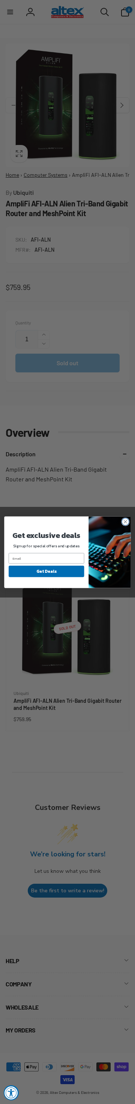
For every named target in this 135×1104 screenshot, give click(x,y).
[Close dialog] (125, 521)
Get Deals (46, 571)
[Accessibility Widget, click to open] (11, 1092)
